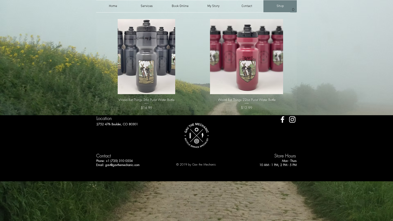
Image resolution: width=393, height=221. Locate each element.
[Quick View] (146, 56)
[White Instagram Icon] (292, 119)
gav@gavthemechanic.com (122, 165)
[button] (293, 8)
